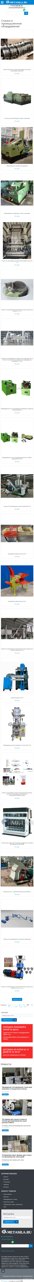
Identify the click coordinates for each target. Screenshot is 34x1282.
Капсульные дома (8, 1202)
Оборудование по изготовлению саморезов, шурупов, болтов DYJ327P (17, 409)
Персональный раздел (7, 1251)
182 (20, 1005)
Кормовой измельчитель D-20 (17, 601)
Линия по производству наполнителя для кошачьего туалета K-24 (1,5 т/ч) (17, 987)
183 (24, 1005)
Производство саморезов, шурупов (17, 166)
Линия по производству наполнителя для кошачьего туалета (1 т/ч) (17, 310)
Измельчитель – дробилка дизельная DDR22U (17, 891)
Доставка (6, 1179)
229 (16, 1006)
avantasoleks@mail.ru (17, 8)
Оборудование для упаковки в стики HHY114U (17, 745)
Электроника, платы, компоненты (13, 1204)
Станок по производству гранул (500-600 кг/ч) (17, 506)
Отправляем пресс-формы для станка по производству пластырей (16, 1156)
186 (9, 1006)
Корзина (5, 1281)
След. (20, 1006)
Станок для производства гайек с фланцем (17, 118)
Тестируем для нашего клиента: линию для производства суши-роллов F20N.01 (14, 1121)
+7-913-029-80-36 (16, 6)
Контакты (6, 1187)
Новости (5, 1177)
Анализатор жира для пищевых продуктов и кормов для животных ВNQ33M (17, 843)
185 (32, 1005)
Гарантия (6, 1184)
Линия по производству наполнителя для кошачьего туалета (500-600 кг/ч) (17, 649)
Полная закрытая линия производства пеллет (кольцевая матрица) (17, 70)
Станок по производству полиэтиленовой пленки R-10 (17, 261)
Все (25, 1006)
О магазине (6, 1182)
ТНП (4, 1207)
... (16, 1005)
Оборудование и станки (10, 1199)
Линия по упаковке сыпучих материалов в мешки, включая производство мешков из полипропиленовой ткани (17, 794)
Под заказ (17, 73)
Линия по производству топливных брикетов (17, 939)
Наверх (3, 1271)
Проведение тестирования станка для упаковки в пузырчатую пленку (17, 1088)
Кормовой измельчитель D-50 (17, 554)
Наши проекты (7, 1194)
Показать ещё (17, 999)
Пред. (9, 1005)
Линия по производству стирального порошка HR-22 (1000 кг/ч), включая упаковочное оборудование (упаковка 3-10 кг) (17, 360)
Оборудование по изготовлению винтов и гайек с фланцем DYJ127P (17, 458)
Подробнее (5, 1094)
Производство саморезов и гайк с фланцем (17, 213)
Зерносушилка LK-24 (17, 698)
